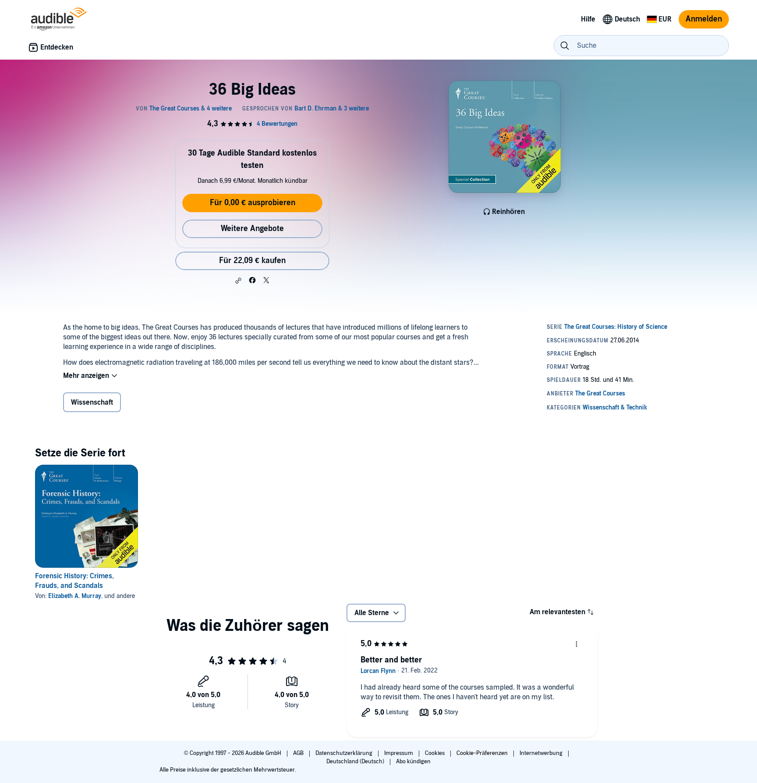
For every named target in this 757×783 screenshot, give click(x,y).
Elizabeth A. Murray (74, 596)
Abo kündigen (413, 761)
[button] (238, 280)
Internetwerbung (542, 753)
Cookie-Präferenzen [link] (482, 753)
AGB (299, 753)
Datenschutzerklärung (344, 753)
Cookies (435, 753)
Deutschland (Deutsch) (356, 761)
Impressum (399, 753)
